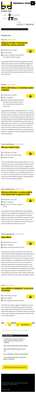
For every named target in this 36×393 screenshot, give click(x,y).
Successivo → (26, 324)
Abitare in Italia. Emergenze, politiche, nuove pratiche (14, 43)
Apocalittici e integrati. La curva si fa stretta (17, 289)
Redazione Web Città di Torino (17, 389)
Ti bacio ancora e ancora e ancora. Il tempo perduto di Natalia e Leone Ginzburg (14, 340)
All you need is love (10, 147)
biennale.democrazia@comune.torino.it (13, 386)
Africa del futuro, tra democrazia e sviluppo (17, 88)
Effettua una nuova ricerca (15, 367)
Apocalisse (6, 237)
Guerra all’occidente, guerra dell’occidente (16, 345)
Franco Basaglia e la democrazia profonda (16, 354)
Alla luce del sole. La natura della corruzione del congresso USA (16, 193)
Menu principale (33, 3)
